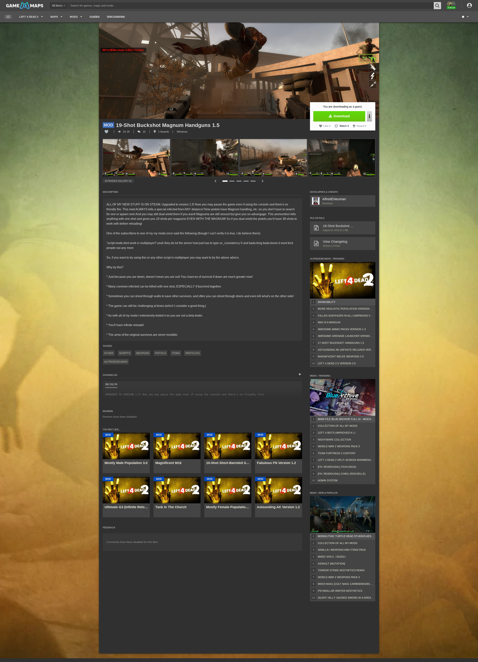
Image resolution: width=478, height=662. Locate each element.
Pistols (160, 353)
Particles (192, 353)
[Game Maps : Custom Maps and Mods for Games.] (25, 5)
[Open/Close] (299, 374)
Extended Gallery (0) (118, 181)
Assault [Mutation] (331, 563)
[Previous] (215, 181)
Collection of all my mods (337, 425)
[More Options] (369, 116)
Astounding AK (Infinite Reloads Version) (346, 349)
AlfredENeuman (115, 361)
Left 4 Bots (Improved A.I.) (336, 432)
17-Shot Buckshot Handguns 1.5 (341, 342)
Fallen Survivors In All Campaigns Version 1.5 (346, 315)
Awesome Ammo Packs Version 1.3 (342, 329)
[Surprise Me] (465, 16)
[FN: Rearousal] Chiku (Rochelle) (342, 473)
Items (176, 353)
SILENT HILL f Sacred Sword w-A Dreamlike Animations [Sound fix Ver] (346, 597)
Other (108, 353)
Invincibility (326, 302)
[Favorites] (8, 17)
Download (341, 116)
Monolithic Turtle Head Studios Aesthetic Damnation (346, 536)
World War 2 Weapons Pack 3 (339, 446)
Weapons (142, 353)
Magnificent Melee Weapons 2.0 (341, 356)
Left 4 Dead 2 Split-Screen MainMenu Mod (346, 459)
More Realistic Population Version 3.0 (346, 308)
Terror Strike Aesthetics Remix (341, 570)
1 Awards (163, 131)
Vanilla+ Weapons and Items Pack (342, 549)
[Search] (437, 5)
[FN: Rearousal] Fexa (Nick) (337, 466)
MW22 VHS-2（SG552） (332, 556)
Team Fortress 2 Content (337, 453)
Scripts (124, 353)
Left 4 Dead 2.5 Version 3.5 (337, 363)
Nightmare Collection (334, 439)
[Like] (106, 131)
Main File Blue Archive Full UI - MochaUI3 (346, 419)
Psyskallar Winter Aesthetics (340, 590)
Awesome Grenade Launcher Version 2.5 (346, 335)
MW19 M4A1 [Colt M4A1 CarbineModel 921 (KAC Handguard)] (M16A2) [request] (346, 583)
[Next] (263, 181)
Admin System (328, 480)
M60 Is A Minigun (329, 322)
